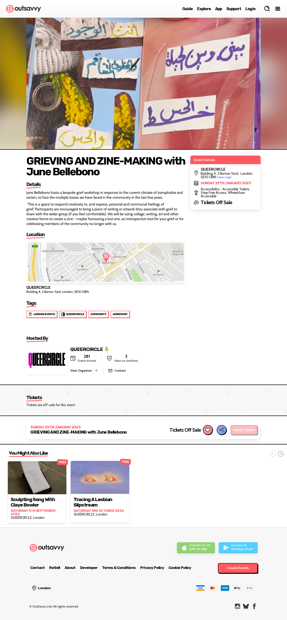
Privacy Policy (152, 567)
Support (233, 8)
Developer (89, 567)
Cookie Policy (179, 567)
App (218, 8)
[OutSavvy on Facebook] (254, 606)
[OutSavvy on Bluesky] (245, 606)
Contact (37, 567)
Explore (204, 8)
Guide (187, 8)
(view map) (224, 177)
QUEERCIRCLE (86, 349)
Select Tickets (244, 430)
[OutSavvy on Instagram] (237, 606)
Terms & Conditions (119, 567)
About (70, 567)
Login (250, 8)
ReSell (54, 567)
